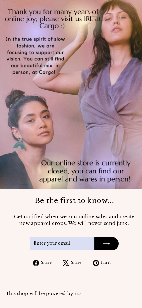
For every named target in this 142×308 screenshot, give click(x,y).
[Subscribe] (107, 243)
